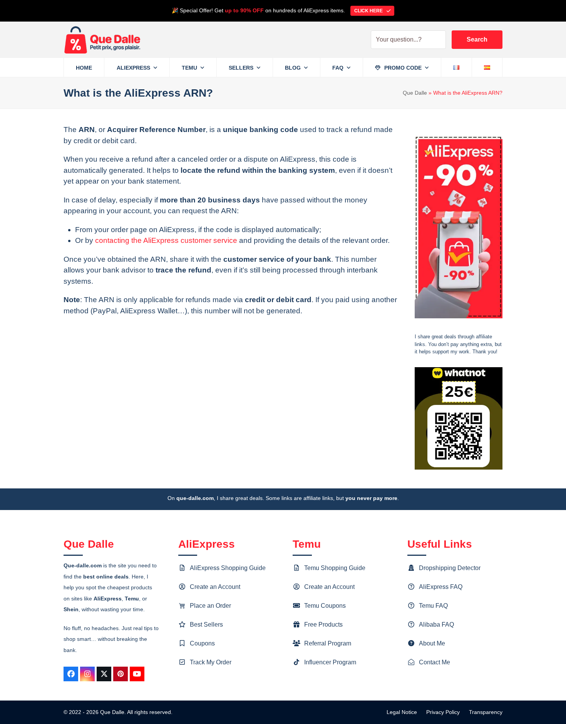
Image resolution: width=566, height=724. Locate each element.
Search (477, 39)
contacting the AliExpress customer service (166, 240)
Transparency (485, 712)
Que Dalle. (113, 712)
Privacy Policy (443, 712)
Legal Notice (402, 712)
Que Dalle (415, 93)
